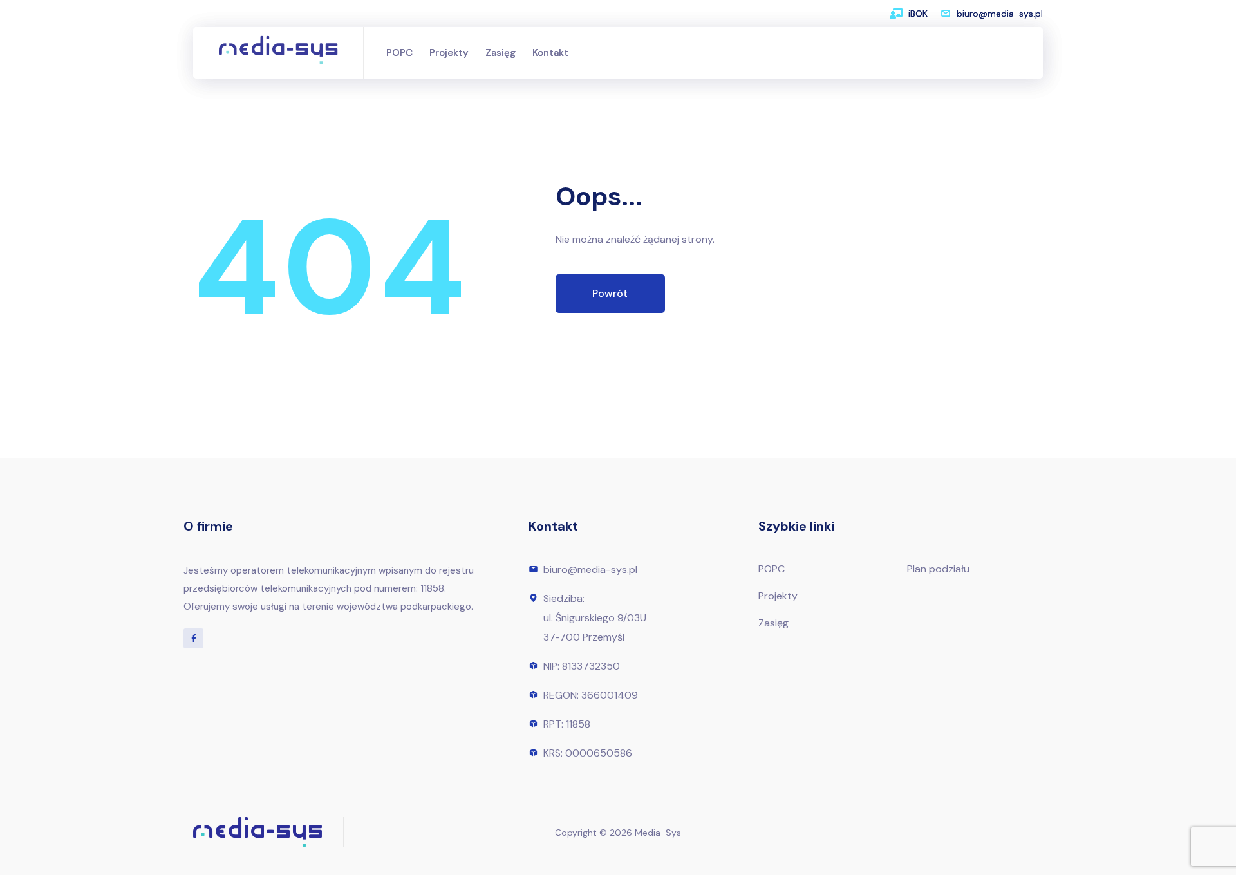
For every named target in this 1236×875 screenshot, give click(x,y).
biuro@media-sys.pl (1000, 13)
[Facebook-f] (193, 638)
